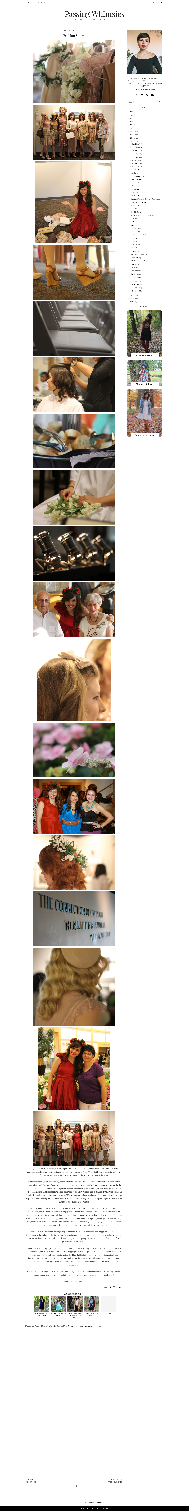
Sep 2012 (135, 154)
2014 (132, 134)
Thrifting (72, 1327)
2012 (132, 141)
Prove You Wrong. (145, 355)
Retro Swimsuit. (136, 222)
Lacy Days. (135, 189)
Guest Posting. (136, 248)
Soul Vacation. (136, 170)
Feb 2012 (135, 288)
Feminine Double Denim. (92, 1314)
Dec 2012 (135, 144)
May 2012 (135, 167)
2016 (132, 128)
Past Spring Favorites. (138, 264)
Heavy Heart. (135, 244)
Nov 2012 (135, 147)
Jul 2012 (135, 160)
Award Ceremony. (137, 209)
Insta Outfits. (108, 1313)
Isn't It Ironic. (136, 231)
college (35, 1327)
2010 (132, 298)
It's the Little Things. (138, 176)
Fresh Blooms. (136, 274)
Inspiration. (45, 1327)
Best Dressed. (136, 277)
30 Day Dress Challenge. (139, 261)
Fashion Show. (136, 270)
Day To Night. (136, 179)
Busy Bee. (134, 192)
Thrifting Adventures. (86, 1327)
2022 (132, 121)
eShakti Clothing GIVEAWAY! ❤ (143, 215)
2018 (132, 125)
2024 (132, 115)
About (40, 2)
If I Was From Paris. (138, 228)
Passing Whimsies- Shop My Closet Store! (146, 199)
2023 (132, 118)
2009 (132, 302)
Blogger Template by (94, 1508)
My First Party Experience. (140, 196)
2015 (132, 131)
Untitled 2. (135, 238)
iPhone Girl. (135, 205)
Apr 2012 (135, 281)
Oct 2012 (135, 150)
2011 (132, 295)
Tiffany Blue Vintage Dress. (58, 1314)
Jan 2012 (135, 291)
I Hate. (133, 186)
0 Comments (65, 1325)
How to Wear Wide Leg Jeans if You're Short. (75, 1315)
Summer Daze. (136, 182)
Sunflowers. (135, 225)
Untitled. (134, 241)
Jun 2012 (135, 163)
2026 (132, 112)
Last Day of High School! (140, 202)
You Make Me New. (144, 435)
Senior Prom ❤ (136, 267)
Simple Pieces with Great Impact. (41, 1314)
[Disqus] (74, 1369)
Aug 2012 (135, 157)
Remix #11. (135, 251)
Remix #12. (135, 218)
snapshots (55, 1327)
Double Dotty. (136, 212)
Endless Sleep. (136, 257)
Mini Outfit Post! (144, 384)
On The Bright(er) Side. (139, 254)
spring (64, 1327)
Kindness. (134, 173)
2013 (132, 138)
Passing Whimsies (95, 13)
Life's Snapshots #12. (138, 235)
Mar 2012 (135, 284)
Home (30, 2)
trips (99, 1327)
